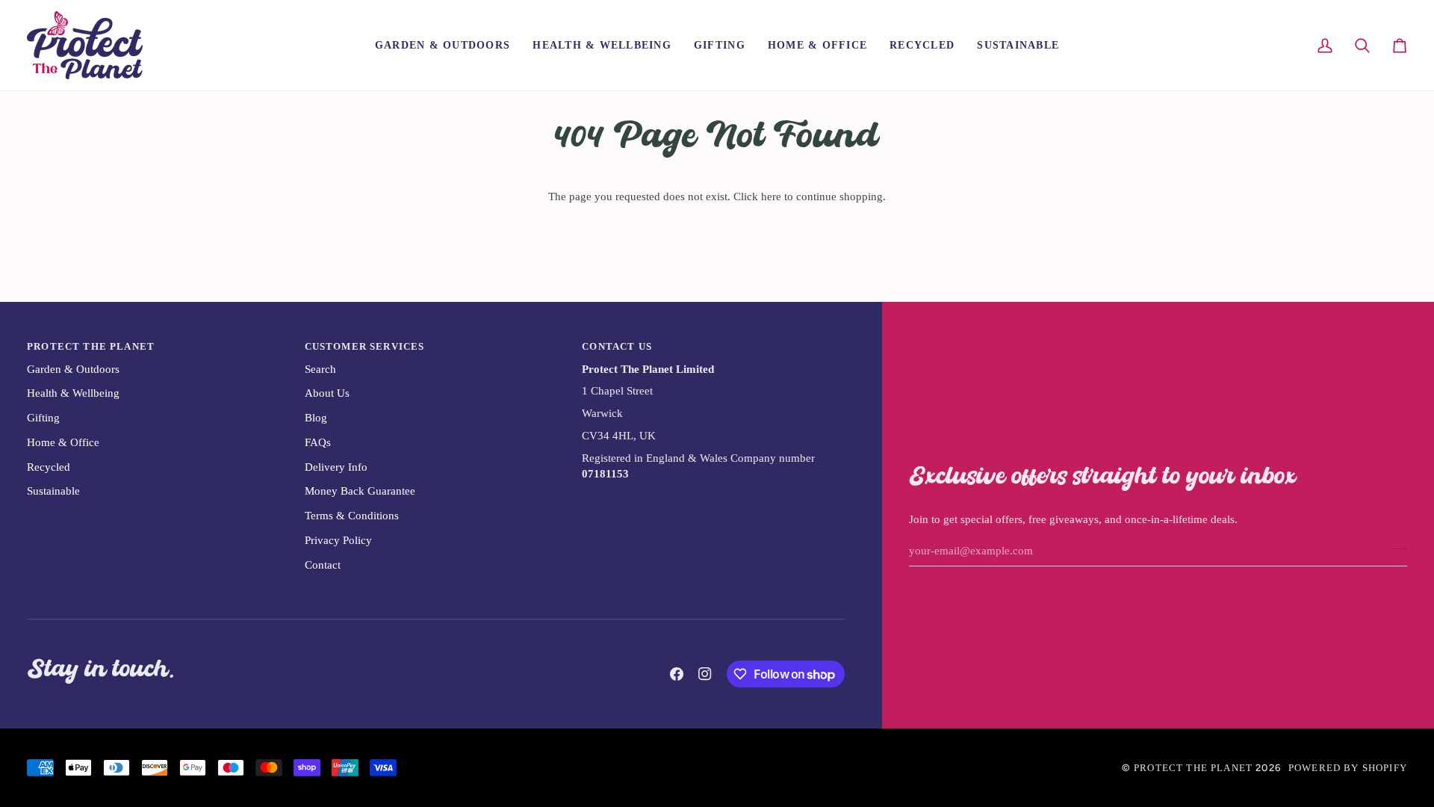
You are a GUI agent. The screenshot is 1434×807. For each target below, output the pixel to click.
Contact (323, 565)
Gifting (43, 418)
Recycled (48, 467)
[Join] (1394, 549)
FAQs (318, 442)
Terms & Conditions (352, 516)
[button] (442, 45)
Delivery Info (336, 467)
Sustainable (53, 491)
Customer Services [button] (365, 346)
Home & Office (63, 442)
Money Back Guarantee (360, 491)
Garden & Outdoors (73, 369)
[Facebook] (676, 674)
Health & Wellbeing (73, 393)
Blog (316, 418)
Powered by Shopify (1347, 767)
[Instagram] (705, 674)
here (771, 196)
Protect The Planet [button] (91, 346)
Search (320, 369)
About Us (327, 393)
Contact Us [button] (617, 346)
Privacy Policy (338, 540)
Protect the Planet (1193, 767)
